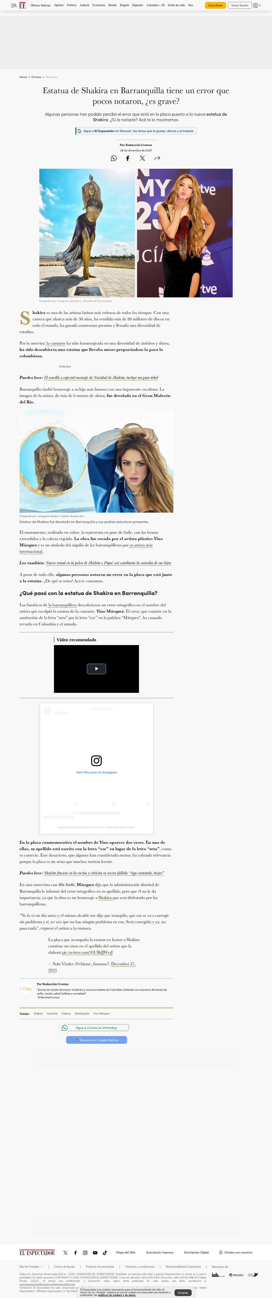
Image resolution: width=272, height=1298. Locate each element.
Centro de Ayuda (64, 1266)
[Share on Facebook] (127, 158)
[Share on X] (142, 158)
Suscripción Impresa (159, 1252)
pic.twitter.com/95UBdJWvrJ (87, 952)
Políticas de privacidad (100, 1266)
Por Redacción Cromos (53, 984)
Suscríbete (215, 5)
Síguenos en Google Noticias (99, 1040)
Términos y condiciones (139, 1266)
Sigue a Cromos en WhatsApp (96, 1028)
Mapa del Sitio (125, 1252)
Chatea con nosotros (238, 1252)
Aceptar (183, 1292)
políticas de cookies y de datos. (117, 1295)
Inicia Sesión (239, 5)
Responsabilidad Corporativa (183, 1266)
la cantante (56, 343)
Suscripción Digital (196, 1252)
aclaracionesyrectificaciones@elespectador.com (47, 1284)
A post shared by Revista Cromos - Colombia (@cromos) (96, 827)
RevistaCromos (50, 997)
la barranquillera (62, 605)
